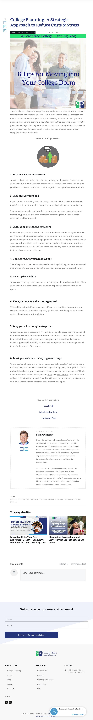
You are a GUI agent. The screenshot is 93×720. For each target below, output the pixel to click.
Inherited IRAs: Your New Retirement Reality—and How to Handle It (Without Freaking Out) (28, 531)
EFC (39, 689)
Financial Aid (42, 670)
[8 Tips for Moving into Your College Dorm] (48, 71)
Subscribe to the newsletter (31, 635)
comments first (78, 564)
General (40, 675)
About (9, 684)
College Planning (14, 670)
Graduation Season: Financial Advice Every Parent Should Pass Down (67, 531)
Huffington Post (48, 418)
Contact (10, 689)
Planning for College (45, 680)
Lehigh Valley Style (48, 412)
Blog (9, 680)
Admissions (41, 684)
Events (10, 675)
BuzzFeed (48, 406)
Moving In (30, 32)
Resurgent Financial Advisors (46, 716)
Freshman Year (18, 32)
